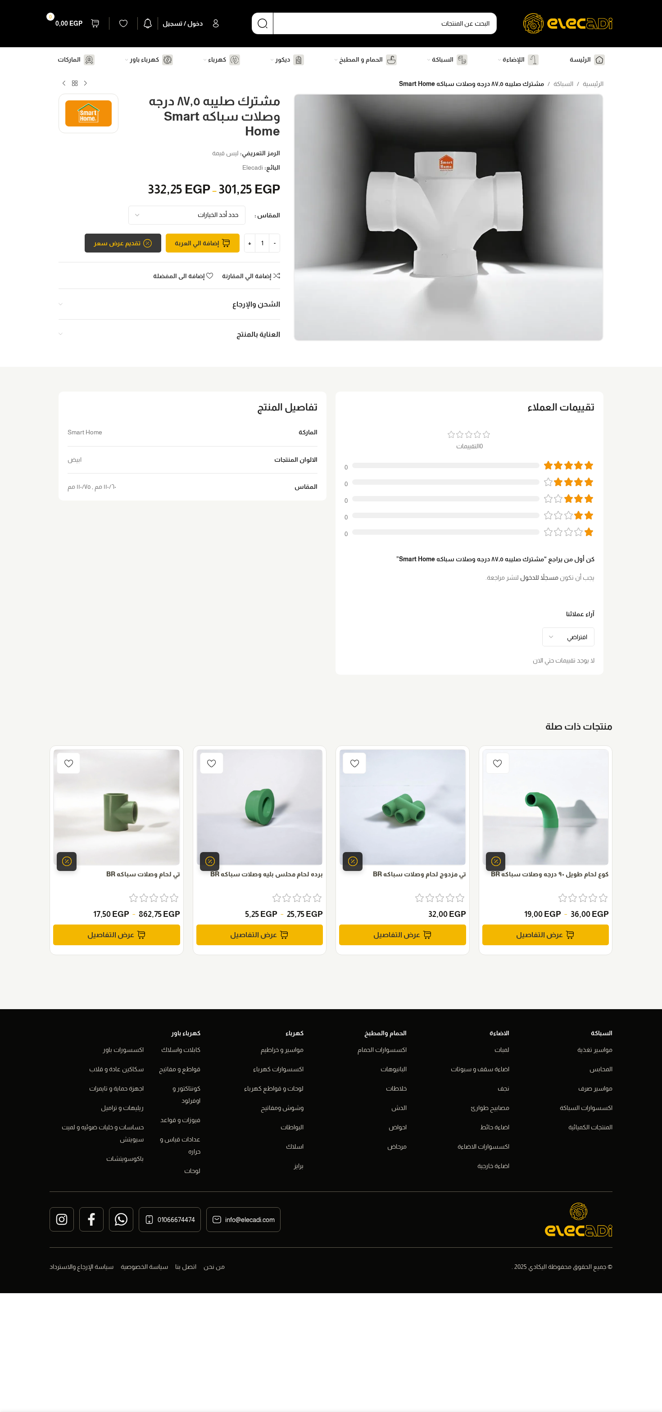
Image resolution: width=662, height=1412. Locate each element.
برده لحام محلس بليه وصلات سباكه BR (266, 874)
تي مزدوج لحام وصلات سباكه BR (419, 874)
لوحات (192, 1170)
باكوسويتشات (125, 1158)
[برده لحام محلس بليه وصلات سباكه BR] (259, 807)
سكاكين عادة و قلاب (116, 1069)
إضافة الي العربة (197, 243)
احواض (398, 1127)
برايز (299, 1165)
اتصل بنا (185, 1266)
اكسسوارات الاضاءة (483, 1146)
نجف (503, 1088)
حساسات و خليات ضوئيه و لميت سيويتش (103, 1133)
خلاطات (396, 1088)
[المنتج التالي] (64, 83)
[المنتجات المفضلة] (123, 23)
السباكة (563, 83)
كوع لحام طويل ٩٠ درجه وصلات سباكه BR (550, 874)
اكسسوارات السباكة (586, 1107)
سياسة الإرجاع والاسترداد (81, 1266)
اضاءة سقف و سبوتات (480, 1069)
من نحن (214, 1266)
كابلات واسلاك (180, 1049)
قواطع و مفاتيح (179, 1069)
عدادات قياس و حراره (180, 1145)
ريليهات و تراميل (122, 1107)
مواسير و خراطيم (282, 1049)
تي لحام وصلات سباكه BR (143, 874)
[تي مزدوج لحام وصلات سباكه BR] (402, 807)
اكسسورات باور (123, 1049)
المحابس (600, 1069)
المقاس (268, 215)
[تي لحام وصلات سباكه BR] (116, 807)
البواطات (292, 1127)
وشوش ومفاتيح (282, 1107)
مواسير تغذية (594, 1049)
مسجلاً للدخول (539, 577)
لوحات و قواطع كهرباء (274, 1088)
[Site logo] (567, 23)
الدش (399, 1107)
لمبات (501, 1049)
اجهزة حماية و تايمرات (116, 1088)
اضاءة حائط (494, 1127)
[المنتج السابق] (85, 83)
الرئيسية (593, 83)
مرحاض (397, 1146)
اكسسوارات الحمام (382, 1049)
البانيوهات (394, 1069)
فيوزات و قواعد (180, 1119)
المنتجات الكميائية (590, 1127)
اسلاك (295, 1146)
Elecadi (252, 167)
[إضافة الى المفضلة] (497, 763)
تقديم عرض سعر (117, 243)
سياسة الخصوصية (144, 1266)
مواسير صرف (595, 1088)
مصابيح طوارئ (490, 1107)
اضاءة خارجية (493, 1165)
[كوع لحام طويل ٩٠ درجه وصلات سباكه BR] (545, 807)
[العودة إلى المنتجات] (74, 83)
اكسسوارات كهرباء (278, 1069)
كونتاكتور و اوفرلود (186, 1094)
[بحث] (262, 23)
